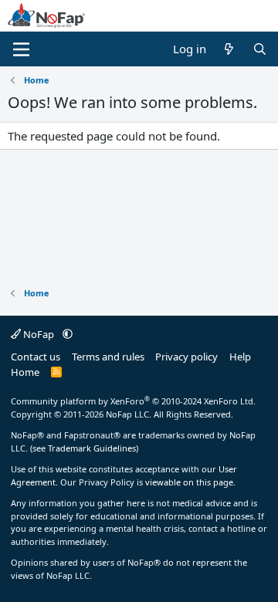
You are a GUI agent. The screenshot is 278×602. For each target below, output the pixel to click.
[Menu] (21, 49)
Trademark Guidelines (92, 448)
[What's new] (229, 49)
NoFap (38, 334)
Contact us (35, 357)
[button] (67, 334)
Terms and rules (108, 357)
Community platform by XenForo (133, 401)
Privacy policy (186, 357)
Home (25, 372)
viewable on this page (189, 482)
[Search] (260, 49)
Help (240, 357)
